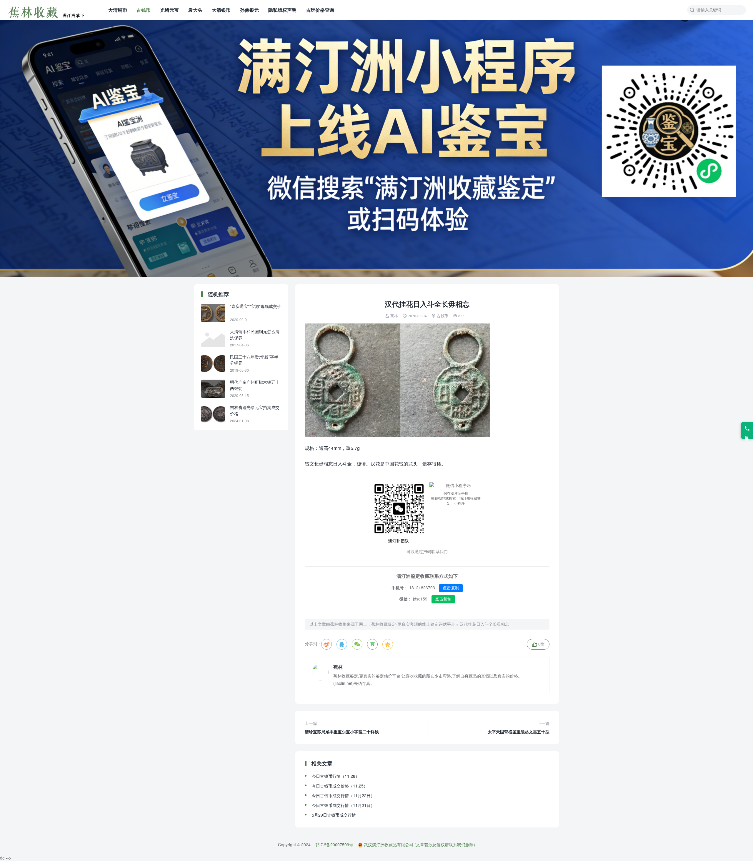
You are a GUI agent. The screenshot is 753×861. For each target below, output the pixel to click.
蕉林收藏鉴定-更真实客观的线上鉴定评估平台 (413, 624)
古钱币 (143, 9)
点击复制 (451, 587)
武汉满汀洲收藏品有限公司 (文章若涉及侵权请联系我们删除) (419, 844)
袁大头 (195, 9)
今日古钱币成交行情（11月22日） (343, 795)
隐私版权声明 (282, 9)
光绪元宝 (169, 9)
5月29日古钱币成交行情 (334, 815)
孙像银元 (249, 9)
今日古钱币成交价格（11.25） (340, 786)
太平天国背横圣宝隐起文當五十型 (518, 727)
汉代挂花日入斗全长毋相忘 (484, 624)
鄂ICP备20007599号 (334, 844)
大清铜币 (117, 9)
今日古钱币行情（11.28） (335, 776)
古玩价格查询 (320, 9)
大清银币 (221, 9)
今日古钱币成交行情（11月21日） (343, 805)
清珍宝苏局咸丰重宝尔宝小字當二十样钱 (342, 727)
